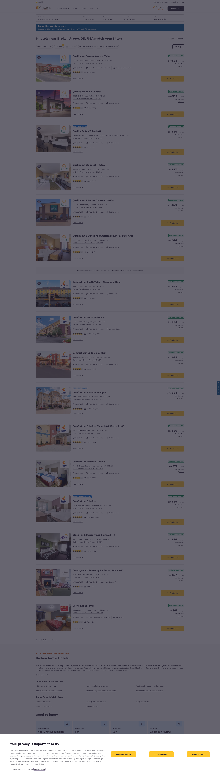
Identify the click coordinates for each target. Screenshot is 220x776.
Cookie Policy (39, 769)
